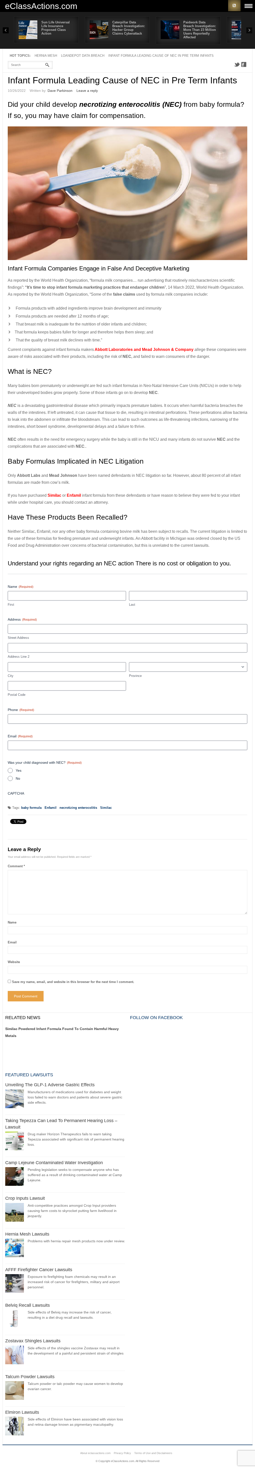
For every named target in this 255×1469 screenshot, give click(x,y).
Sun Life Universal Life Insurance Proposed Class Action (55, 27)
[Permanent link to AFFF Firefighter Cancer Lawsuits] (14, 1284)
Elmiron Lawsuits (22, 1412)
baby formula (31, 808)
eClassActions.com (41, 5)
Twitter (236, 64)
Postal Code (16, 695)
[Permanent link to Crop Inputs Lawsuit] (14, 1213)
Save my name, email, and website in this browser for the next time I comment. (73, 982)
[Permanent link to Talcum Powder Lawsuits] (14, 1391)
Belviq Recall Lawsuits (27, 1305)
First (11, 604)
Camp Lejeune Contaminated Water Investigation (54, 1162)
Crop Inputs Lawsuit (25, 1198)
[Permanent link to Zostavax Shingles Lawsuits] (14, 1356)
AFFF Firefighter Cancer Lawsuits (38, 1269)
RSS (234, 5)
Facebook (243, 64)
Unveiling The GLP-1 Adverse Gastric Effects (50, 1084)
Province (135, 676)
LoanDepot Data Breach (82, 55)
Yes (18, 770)
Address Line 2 (18, 656)
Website (14, 962)
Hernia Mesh (46, 55)
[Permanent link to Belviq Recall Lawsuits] (14, 1320)
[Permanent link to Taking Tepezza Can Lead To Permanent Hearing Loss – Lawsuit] (14, 1142)
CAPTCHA (16, 793)
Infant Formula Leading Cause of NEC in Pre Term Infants (161, 55)
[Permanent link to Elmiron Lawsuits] (14, 1427)
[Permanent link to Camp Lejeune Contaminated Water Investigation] (14, 1177)
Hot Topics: (20, 55)
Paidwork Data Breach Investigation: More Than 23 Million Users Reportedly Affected (199, 29)
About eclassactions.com (95, 1453)
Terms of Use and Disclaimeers (153, 1453)
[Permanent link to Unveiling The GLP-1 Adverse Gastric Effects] (14, 1099)
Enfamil (51, 808)
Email (20, 736)
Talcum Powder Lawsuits (30, 1376)
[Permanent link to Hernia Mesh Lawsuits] (14, 1249)
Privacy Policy (122, 1453)
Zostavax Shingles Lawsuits (33, 1340)
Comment (16, 866)
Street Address (18, 638)
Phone (21, 710)
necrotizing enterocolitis (78, 808)
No (18, 778)
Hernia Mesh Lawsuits (27, 1234)
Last (132, 604)
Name (12, 922)
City (10, 676)
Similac (106, 808)
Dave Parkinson (60, 91)
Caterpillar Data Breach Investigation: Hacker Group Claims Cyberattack (128, 27)
